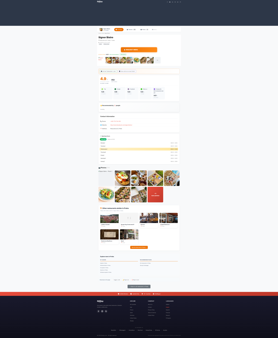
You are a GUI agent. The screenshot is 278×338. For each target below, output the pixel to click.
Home (99, 33)
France (131, 309)
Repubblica (113, 330)
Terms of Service (152, 312)
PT (180, 2)
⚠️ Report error (126, 279)
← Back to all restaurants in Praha (139, 286)
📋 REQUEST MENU (131, 50)
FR (175, 2)
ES (172, 2)
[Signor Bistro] (101, 60)
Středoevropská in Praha (105, 272)
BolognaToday (149, 330)
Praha (103, 33)
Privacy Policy (151, 309)
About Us (150, 304)
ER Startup (157, 330)
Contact (150, 307)
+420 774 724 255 (115, 121)
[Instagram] (102, 311)
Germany (132, 315)
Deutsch (168, 315)
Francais (168, 312)
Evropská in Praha (104, 267)
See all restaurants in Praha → (139, 247)
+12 (157, 60)
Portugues (168, 318)
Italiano (167, 304)
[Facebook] (98, 311)
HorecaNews (132, 330)
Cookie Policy (151, 315)
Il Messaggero (122, 330)
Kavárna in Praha (104, 270)
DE (177, 2)
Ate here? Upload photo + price (109, 71)
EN (169, 2)
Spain (131, 312)
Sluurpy (132, 320)
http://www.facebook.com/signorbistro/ (121, 125)
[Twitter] (106, 311)
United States (133, 318)
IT (167, 2)
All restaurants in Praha (145, 263)
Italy (131, 307)
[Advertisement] (139, 14)
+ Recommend (123, 54)
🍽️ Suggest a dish (116, 279)
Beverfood (140, 330)
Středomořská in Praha (105, 265)
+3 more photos (155, 194)
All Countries (133, 304)
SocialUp (165, 330)
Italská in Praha (103, 263)
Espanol (168, 309)
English (167, 307)
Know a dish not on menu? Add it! (128, 71)
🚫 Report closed (135, 279)
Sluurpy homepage (144, 265)
